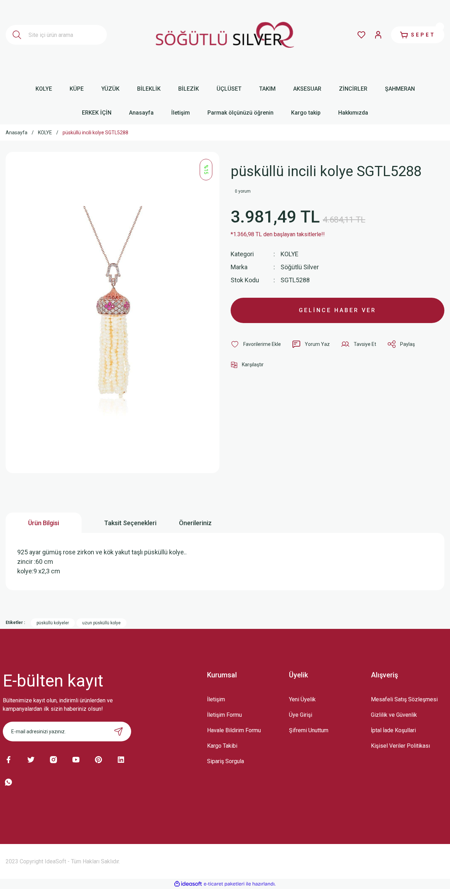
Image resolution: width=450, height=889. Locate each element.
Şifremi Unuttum (308, 730)
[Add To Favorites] (256, 344)
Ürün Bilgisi (43, 523)
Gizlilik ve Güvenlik (394, 714)
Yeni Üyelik (302, 699)
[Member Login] (378, 34)
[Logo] (225, 35)
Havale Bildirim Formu (234, 730)
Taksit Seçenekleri (130, 523)
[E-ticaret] (224, 884)
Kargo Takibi (222, 745)
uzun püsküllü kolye (101, 622)
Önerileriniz (195, 523)
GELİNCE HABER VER (337, 310)
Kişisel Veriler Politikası (400, 745)
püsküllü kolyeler (53, 622)
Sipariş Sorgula (225, 761)
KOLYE (289, 254)
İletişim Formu (224, 714)
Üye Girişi (300, 714)
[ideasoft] (188, 884)
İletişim (216, 699)
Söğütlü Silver (300, 267)
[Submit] (118, 731)
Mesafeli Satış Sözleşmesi (404, 699)
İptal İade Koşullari (393, 730)
